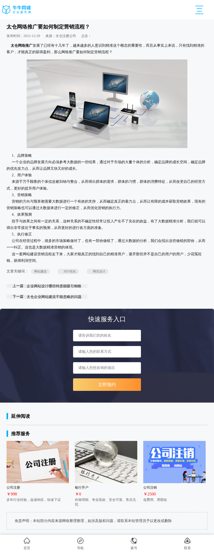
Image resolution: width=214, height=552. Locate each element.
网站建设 (40, 271)
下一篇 (47, 297)
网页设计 (97, 271)
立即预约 (107, 384)
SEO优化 (68, 271)
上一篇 (47, 286)
